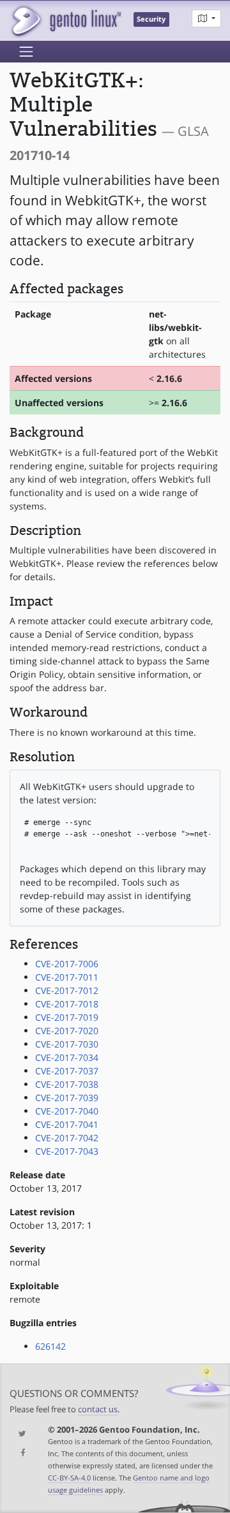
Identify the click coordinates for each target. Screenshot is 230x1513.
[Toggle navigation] (26, 51)
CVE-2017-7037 (66, 1071)
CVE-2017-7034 (66, 1057)
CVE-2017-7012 (66, 990)
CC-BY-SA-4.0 (69, 1477)
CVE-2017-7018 (66, 1004)
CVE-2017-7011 (66, 977)
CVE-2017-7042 (66, 1138)
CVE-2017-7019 (66, 1017)
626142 (50, 1346)
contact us (98, 1409)
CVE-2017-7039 (66, 1098)
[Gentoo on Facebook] (19, 1453)
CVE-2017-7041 (66, 1124)
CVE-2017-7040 (66, 1111)
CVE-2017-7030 (66, 1044)
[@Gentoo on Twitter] (19, 1434)
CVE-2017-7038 (66, 1084)
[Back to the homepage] (65, 21)
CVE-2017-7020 (66, 1031)
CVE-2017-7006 (66, 964)
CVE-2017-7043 (66, 1151)
